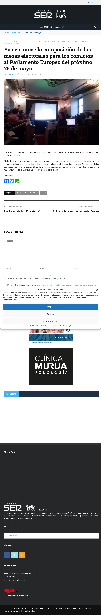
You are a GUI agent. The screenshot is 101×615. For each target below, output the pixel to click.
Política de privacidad (53, 325)
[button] (97, 289)
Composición (16, 155)
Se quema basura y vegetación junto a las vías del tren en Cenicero (53, 33)
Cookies (90, 608)
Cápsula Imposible (28, 611)
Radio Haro (10, 74)
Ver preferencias (50, 321)
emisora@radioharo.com (16, 580)
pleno (43, 193)
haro (19, 193)
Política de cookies (37, 325)
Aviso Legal (67, 325)
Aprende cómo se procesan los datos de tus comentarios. (73, 285)
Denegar (51, 314)
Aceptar (50, 306)
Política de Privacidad (67, 608)
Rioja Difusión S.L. (25, 608)
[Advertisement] (51, 419)
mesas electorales (31, 193)
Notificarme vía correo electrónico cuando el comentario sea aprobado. (34, 278)
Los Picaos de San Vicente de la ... (24, 211)
